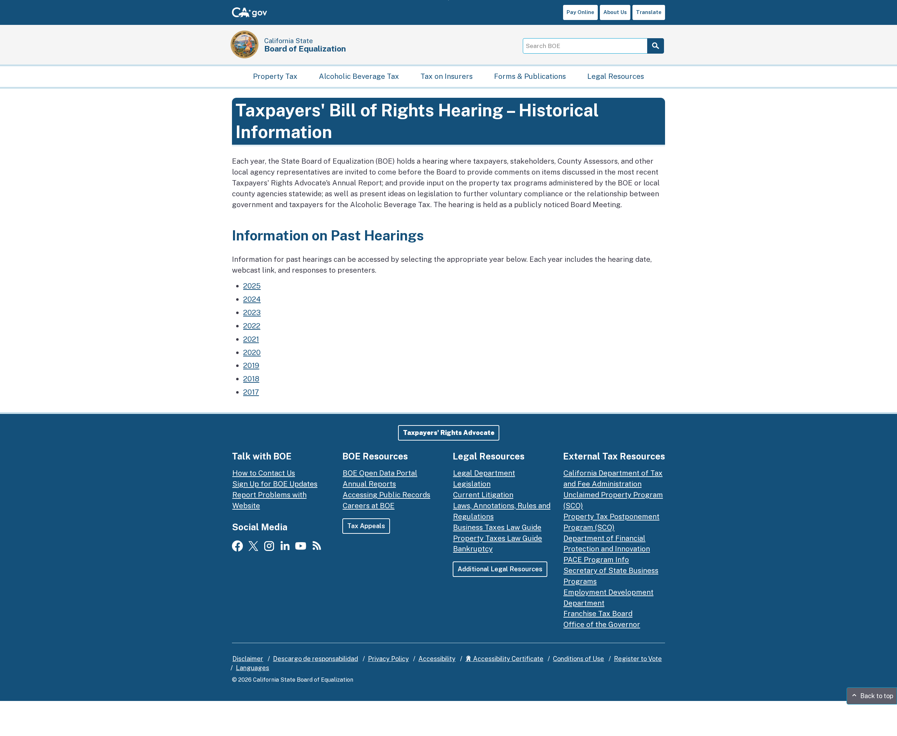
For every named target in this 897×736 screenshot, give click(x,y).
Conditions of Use (578, 658)
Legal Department (484, 473)
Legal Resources (615, 75)
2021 (251, 339)
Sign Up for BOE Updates (274, 483)
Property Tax (275, 75)
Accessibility (437, 658)
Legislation (472, 483)
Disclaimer (247, 658)
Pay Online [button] (580, 12)
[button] (448, 433)
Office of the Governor (601, 624)
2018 (251, 378)
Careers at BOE (369, 505)
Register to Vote (638, 658)
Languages (252, 668)
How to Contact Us (263, 473)
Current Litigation (483, 494)
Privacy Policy (388, 658)
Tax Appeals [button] (366, 526)
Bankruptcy (473, 548)
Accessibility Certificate (507, 658)
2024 (252, 299)
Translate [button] (649, 12)
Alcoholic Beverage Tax (359, 75)
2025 (252, 285)
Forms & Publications (530, 75)
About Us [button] (615, 12)
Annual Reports (369, 483)
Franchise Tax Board (597, 613)
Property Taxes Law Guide (497, 538)
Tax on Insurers (446, 75)
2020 (252, 352)
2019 (251, 365)
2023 (252, 312)
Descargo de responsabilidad (315, 658)
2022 (251, 325)
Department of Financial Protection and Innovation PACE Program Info (606, 549)
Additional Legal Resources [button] (500, 569)
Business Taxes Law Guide (497, 527)
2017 (251, 392)
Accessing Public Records (386, 494)
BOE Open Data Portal (380, 473)
